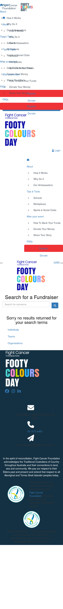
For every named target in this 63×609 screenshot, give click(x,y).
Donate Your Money (19, 87)
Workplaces (15, 62)
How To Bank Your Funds (22, 80)
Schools (13, 55)
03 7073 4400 (35, 431)
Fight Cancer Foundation (36, 494)
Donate (31, 113)
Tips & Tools (9, 49)
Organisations (15, 343)
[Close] (61, 263)
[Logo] (31, 7)
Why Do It (14, 37)
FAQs (5, 99)
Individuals (13, 329)
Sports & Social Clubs (20, 68)
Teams (11, 336)
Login (57, 150)
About (6, 24)
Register (31, 106)
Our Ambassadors (19, 43)
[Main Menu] (1, 263)
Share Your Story (18, 93)
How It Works (16, 30)
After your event (11, 74)
